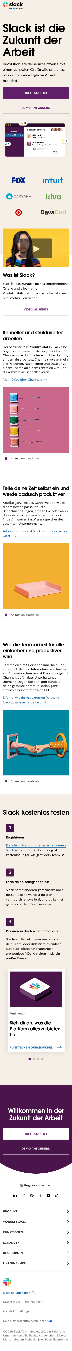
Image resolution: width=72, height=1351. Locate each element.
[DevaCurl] (53, 212)
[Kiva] (53, 196)
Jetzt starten (36, 92)
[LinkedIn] (15, 1196)
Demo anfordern (36, 108)
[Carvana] (18, 196)
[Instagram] (23, 1196)
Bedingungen (33, 1301)
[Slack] (13, 5)
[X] (40, 1196)
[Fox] (19, 180)
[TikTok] (57, 1196)
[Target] (18, 212)
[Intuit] (53, 180)
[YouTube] (48, 1196)
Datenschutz (11, 1301)
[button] (29, 1059)
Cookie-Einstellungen (17, 1311)
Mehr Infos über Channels (22, 379)
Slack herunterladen (16, 1293)
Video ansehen (36, 309)
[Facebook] (32, 1196)
